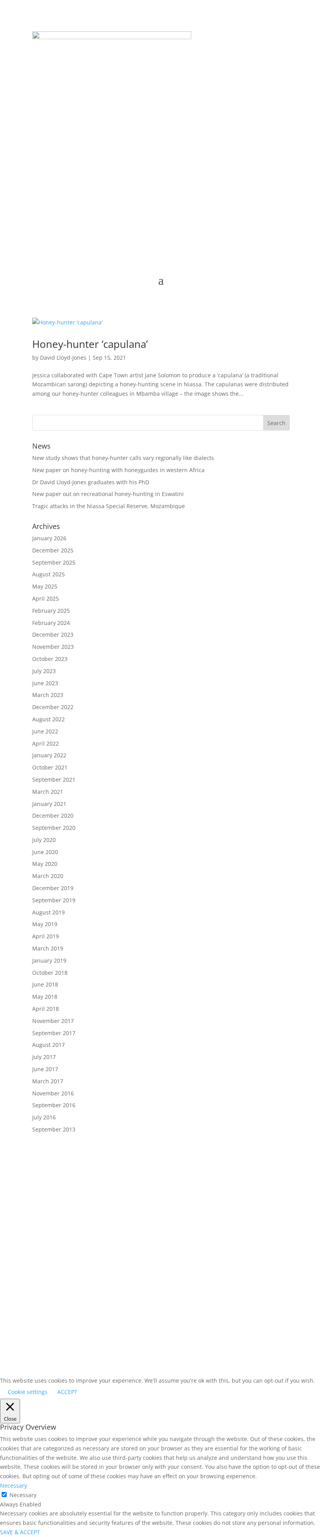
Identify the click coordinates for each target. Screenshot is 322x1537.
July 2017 (44, 1057)
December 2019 (52, 888)
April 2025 (45, 598)
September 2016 (53, 1105)
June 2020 (45, 852)
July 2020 (44, 840)
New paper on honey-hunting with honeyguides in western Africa (118, 470)
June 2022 (45, 731)
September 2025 (53, 562)
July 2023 (44, 671)
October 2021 (50, 767)
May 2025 (44, 586)
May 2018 (44, 996)
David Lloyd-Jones (63, 357)
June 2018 (45, 984)
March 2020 (47, 876)
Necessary (23, 1495)
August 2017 (48, 1044)
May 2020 (44, 863)
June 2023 (45, 683)
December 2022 (52, 707)
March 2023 (47, 695)
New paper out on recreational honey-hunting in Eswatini (108, 494)
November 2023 (53, 646)
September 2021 (53, 779)
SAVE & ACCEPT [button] (20, 1532)
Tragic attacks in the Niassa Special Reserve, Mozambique (108, 506)
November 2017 (53, 1021)
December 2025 (52, 550)
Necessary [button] (13, 1485)
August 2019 (48, 912)
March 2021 (47, 791)
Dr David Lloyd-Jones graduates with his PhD (90, 482)
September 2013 (53, 1129)
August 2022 (48, 719)
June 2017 (45, 1069)
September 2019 (53, 900)
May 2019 (44, 924)
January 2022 (49, 755)
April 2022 (45, 743)
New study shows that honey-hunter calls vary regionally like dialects (123, 458)
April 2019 (45, 936)
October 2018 (50, 972)
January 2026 (49, 538)
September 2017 (53, 1033)
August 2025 (48, 574)
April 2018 (45, 1008)
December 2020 (52, 815)
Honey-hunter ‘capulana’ (90, 344)
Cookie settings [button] (28, 1392)
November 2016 (53, 1093)
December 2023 (52, 634)
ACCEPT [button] (67, 1392)
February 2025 (51, 610)
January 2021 (49, 803)
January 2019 (49, 960)
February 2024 (51, 622)
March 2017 (47, 1081)
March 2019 (47, 948)
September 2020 (53, 827)
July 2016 (44, 1117)
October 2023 (50, 659)
